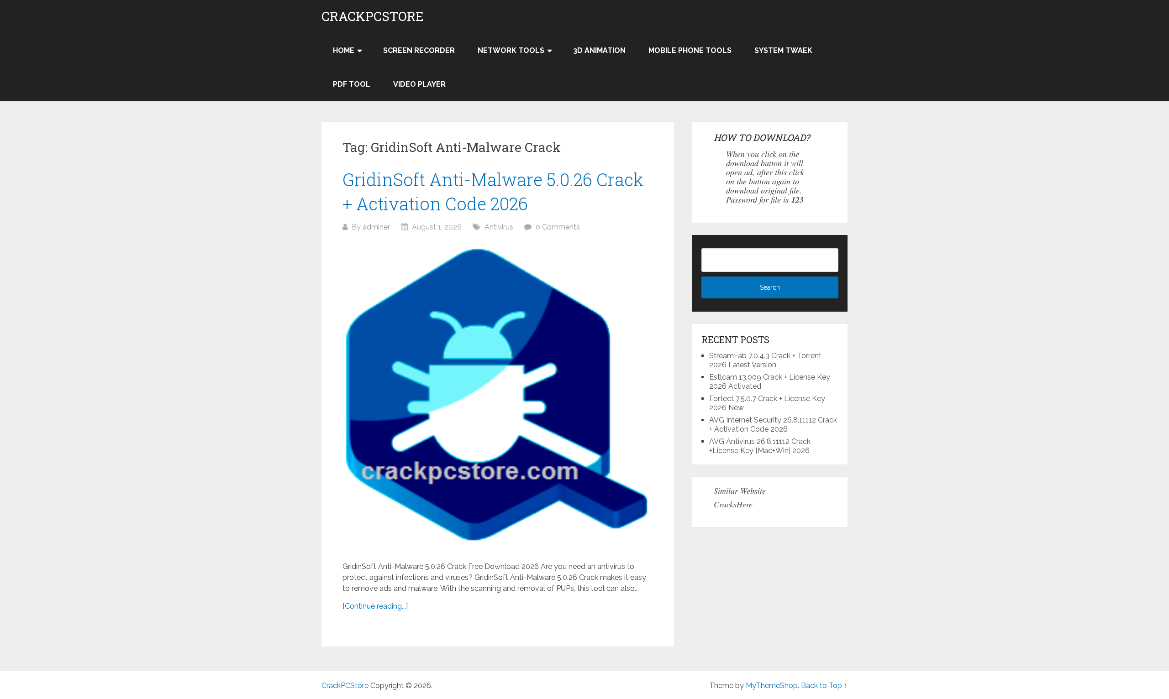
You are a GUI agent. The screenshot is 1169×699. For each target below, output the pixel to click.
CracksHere (733, 504)
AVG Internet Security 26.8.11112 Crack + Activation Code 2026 (773, 424)
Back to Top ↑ (824, 685)
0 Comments (558, 227)
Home (343, 50)
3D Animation (599, 50)
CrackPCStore (372, 16)
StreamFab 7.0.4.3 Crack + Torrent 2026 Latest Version (765, 360)
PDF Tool (351, 84)
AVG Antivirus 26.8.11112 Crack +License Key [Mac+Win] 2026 (760, 446)
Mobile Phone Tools (690, 50)
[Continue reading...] (375, 606)
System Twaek (783, 50)
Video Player (419, 84)
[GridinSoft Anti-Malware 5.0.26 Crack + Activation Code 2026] (497, 397)
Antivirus (498, 227)
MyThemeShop (772, 685)
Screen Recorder (419, 50)
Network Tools (511, 50)
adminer (376, 227)
